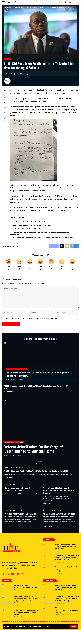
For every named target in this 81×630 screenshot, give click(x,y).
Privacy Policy (32, 626)
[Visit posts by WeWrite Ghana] (7, 81)
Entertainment (10, 442)
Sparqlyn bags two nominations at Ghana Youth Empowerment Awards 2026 (66, 546)
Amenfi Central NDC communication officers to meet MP (25, 587)
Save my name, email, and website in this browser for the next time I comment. (31, 318)
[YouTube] (13, 574)
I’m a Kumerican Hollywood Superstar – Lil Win (17, 489)
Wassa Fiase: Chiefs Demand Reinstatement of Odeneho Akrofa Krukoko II (58, 490)
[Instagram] (17, 574)
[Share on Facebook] (14, 73)
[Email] (21, 73)
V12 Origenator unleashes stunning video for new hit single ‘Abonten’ (66, 610)
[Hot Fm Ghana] (13, 2)
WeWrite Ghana (19, 81)
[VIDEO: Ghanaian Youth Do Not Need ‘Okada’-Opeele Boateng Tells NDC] (40, 362)
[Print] (27, 73)
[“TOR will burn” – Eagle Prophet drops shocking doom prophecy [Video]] (48, 570)
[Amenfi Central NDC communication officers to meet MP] (7, 588)
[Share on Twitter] (17, 73)
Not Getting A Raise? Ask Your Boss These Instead (31, 222)
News (44, 484)
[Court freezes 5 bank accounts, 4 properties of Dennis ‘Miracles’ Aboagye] (7, 613)
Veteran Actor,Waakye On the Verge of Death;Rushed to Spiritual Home (33, 449)
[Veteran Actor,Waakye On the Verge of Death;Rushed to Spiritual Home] (40, 421)
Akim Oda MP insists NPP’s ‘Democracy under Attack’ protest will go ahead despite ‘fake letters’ (26, 600)
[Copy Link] (24, 73)
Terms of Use (44, 626)
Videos (25, 369)
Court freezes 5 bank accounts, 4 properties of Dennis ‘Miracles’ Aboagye (26, 612)
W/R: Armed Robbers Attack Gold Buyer (27, 229)
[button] (73, 626)
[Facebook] (3, 574)
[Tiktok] (22, 574)
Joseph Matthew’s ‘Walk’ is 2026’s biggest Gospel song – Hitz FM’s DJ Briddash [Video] (67, 558)
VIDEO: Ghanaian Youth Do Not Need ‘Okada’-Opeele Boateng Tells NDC (37, 374)
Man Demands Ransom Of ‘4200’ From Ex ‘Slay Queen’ (32, 225)
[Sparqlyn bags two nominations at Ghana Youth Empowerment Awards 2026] (48, 547)
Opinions (7, 59)
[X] (8, 574)
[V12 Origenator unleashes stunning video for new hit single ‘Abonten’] (48, 611)
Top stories (17, 369)
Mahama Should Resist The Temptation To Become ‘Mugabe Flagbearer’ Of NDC (42, 238)
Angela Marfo (12, 379)
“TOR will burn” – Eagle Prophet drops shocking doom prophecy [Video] (66, 569)
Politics (9, 369)
